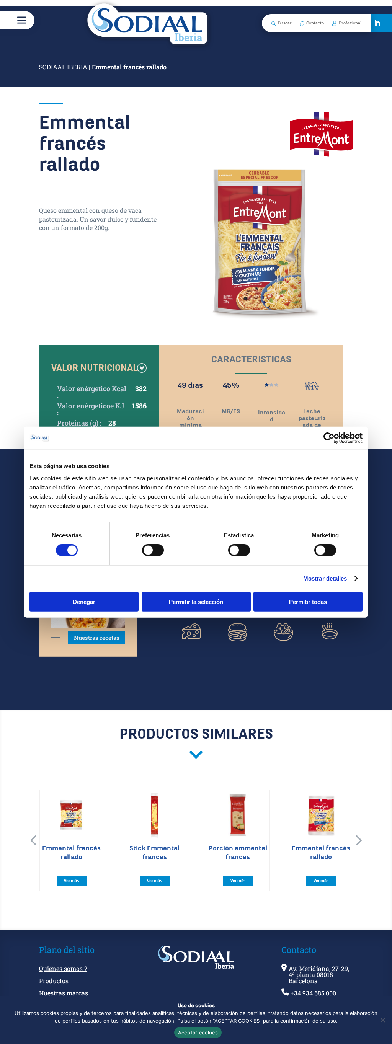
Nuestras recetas (96, 637)
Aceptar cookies (198, 1032)
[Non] (382, 1020)
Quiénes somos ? (63, 969)
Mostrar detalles (325, 578)
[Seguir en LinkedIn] (377, 23)
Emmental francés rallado (71, 852)
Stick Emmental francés (154, 852)
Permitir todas (308, 601)
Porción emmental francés (238, 852)
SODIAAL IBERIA (63, 67)
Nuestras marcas (63, 993)
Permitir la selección (196, 601)
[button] (33, 840)
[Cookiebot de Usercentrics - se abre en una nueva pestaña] (329, 438)
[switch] (153, 550)
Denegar (84, 601)
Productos (54, 981)
